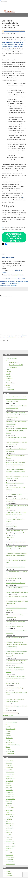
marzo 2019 (9, 853)
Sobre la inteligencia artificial (13, 578)
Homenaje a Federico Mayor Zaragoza (15, 583)
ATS (7, 360)
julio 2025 (8, 783)
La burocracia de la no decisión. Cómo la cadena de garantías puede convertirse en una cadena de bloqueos (16, 399)
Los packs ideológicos (11, 526)
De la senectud (10, 537)
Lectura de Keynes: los (15, 621)
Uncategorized (10, 389)
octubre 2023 (9, 810)
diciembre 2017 (10, 862)
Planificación (9, 378)
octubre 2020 (9, 828)
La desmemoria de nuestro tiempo (15, 688)
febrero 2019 (9, 855)
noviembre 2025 (10, 774)
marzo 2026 (9, 765)
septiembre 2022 (10, 815)
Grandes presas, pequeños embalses (15, 567)
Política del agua (10, 383)
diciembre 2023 (10, 808)
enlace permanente (18, 275)
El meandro (9, 11)
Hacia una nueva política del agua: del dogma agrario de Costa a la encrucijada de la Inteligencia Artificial (17, 415)
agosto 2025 (9, 781)
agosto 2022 (9, 817)
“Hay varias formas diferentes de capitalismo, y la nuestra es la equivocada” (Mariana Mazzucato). (16, 644)
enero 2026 (9, 770)
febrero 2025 (9, 792)
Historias (8, 372)
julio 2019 (8, 850)
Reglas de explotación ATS (16, 365)
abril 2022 (8, 821)
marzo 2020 (9, 837)
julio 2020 (8, 830)
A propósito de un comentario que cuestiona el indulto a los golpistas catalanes (15, 670)
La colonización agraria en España (14, 587)
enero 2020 (9, 839)
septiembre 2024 (10, 799)
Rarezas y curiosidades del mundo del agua (17, 592)
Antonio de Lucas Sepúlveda (10, 31)
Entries (9, 873)
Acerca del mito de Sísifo (12, 683)
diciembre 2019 (10, 841)
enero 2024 (9, 806)
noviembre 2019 (10, 844)
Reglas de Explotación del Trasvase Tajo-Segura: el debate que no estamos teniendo (16, 431)
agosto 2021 (9, 826)
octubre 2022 (9, 812)
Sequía (8, 385)
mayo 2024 (9, 803)
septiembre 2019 (10, 846)
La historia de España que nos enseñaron (16, 597)
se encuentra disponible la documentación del (14, 44)
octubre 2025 (9, 776)
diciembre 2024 (10, 794)
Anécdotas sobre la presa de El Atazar (15, 637)
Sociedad (8, 387)
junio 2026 (9, 763)
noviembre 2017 (10, 864)
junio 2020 (9, 832)
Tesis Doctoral (13, 367)
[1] (22, 197)
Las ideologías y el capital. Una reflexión (16, 542)
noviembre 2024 (10, 797)
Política (8, 380)
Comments (10, 876)
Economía (8, 369)
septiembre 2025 (10, 779)
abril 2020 (8, 835)
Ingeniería (8, 376)
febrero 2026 (9, 767)
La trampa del (14, 626)
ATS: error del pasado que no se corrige (16, 437)
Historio (8, 374)
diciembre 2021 (10, 824)
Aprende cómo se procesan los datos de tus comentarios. (13, 336)
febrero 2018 (9, 859)
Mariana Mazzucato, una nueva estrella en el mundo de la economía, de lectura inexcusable (16, 653)
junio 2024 (9, 801)
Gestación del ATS (14, 363)
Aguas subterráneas (11, 358)
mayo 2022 (9, 819)
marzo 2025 (9, 790)
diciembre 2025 (10, 772)
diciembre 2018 (10, 857)
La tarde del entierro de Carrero (14, 494)
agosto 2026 (9, 761)
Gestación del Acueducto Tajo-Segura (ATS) (13, 279)
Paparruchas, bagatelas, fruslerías (14, 483)
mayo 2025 (9, 788)
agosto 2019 (9, 848)
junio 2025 (9, 785)
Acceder (8, 871)
